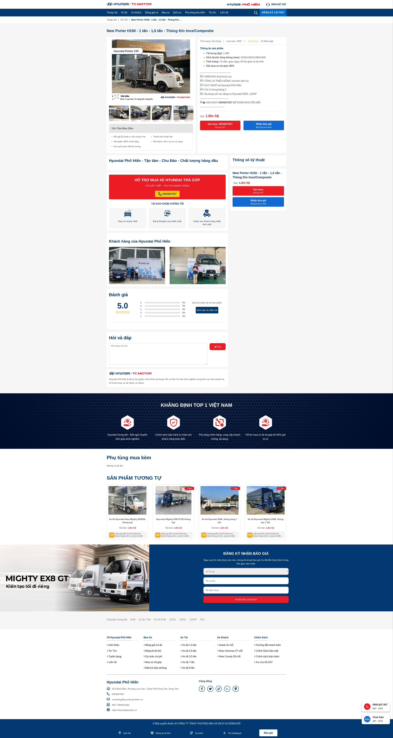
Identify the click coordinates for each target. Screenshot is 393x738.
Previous (112, 71)
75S (202, 619)
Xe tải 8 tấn (160, 619)
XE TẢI (124, 19)
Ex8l (132, 619)
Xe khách (136, 12)
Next (190, 71)
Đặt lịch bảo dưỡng (156, 668)
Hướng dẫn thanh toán (268, 645)
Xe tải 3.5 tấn (189, 656)
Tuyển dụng (114, 656)
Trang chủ (112, 12)
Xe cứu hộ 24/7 (264, 662)
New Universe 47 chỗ (230, 651)
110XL (182, 619)
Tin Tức (112, 651)
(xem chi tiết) (137, 536)
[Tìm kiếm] (256, 12)
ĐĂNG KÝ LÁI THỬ (273, 12)
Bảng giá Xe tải (153, 645)
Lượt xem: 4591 (234, 41)
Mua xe (166, 12)
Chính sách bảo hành (267, 656)
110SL (172, 619)
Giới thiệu (113, 645)
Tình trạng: (205, 41)
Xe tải (124, 12)
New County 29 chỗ (229, 656)
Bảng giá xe (151, 12)
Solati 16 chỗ (225, 645)
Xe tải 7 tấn (144, 619)
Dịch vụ (177, 12)
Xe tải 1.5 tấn (189, 645)
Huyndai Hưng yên (117, 619)
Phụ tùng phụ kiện (195, 12)
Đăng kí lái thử (153, 651)
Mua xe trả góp (153, 662)
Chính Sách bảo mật (266, 651)
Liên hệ (224, 12)
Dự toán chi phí (153, 656)
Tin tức (212, 12)
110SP (193, 619)
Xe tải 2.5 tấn (189, 651)
